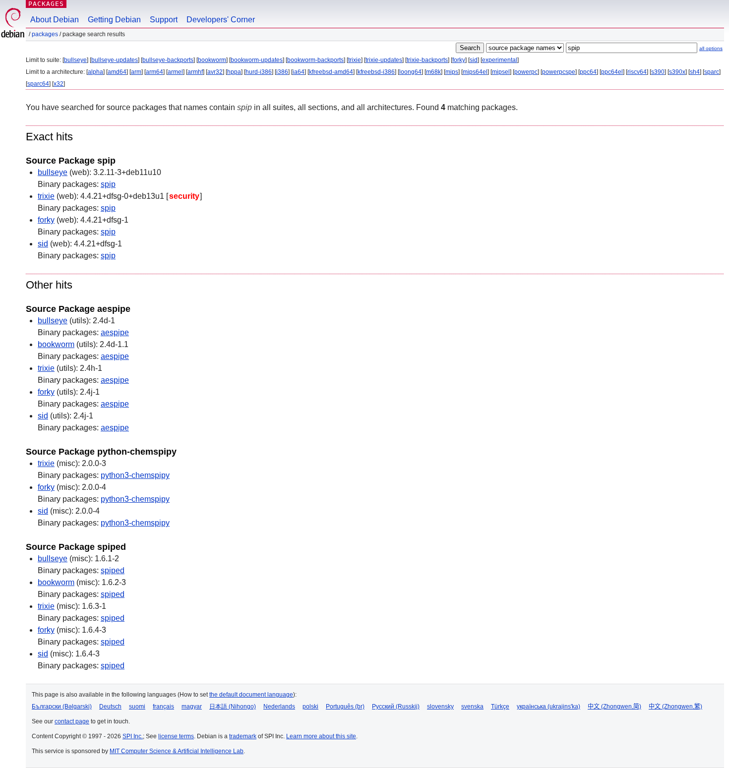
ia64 (298, 71)
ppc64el (612, 71)
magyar (192, 706)
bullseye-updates (114, 60)
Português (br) (345, 706)
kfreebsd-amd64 (331, 71)
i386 (282, 71)
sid (474, 60)
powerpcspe (558, 71)
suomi (137, 706)
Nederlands (279, 706)
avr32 (215, 71)
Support (164, 19)
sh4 (695, 71)
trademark (242, 736)
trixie (354, 60)
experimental (499, 60)
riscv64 (637, 71)
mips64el (475, 71)
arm (136, 71)
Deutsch (110, 706)
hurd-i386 (258, 71)
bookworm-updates (257, 60)
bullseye (75, 60)
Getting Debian (114, 19)
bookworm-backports (315, 60)
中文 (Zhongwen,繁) (675, 706)
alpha (95, 71)
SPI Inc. (132, 736)
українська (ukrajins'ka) (548, 706)
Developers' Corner (220, 19)
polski (310, 706)
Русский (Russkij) (396, 706)
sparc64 (38, 83)
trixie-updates (383, 60)
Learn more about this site (321, 736)
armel (175, 71)
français (163, 706)
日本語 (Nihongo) (232, 706)
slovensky (440, 706)
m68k (433, 71)
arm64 (154, 71)
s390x (677, 71)
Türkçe (500, 706)
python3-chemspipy (135, 475)
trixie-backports (427, 60)
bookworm (212, 60)
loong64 (410, 71)
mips (451, 71)
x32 (58, 83)
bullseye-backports (167, 60)
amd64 (117, 71)
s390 (658, 71)
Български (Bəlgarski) (62, 706)
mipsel (501, 71)
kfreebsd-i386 (376, 71)
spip (108, 184)
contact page (72, 721)
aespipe (115, 332)
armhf (195, 71)
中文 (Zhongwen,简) (614, 706)
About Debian (54, 19)
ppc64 (588, 71)
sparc (711, 71)
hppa (234, 71)
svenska (472, 706)
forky (458, 60)
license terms (176, 736)
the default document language (251, 694)
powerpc (526, 71)
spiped (112, 570)
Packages (46, 3)
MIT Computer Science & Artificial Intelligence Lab (176, 751)
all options (711, 48)
